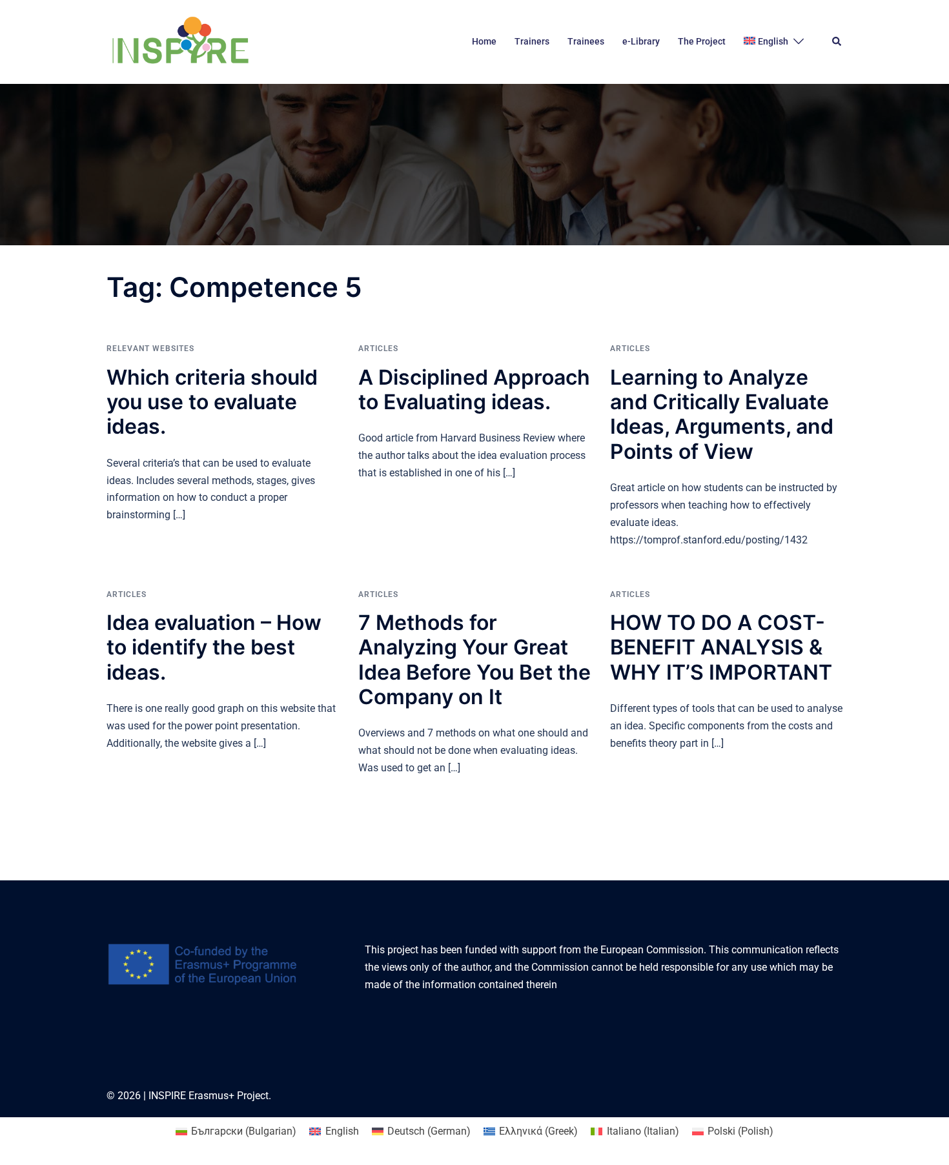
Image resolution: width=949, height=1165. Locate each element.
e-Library (641, 41)
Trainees (585, 41)
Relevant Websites (150, 348)
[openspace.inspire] (180, 41)
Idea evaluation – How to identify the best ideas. (214, 647)
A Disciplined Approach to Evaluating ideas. (474, 389)
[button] (837, 42)
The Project (702, 41)
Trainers (532, 41)
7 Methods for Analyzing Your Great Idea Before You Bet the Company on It (474, 659)
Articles (378, 348)
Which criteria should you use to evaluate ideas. (212, 402)
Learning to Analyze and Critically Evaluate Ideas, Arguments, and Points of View (721, 414)
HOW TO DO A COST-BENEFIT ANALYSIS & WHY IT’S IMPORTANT (721, 647)
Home (484, 41)
